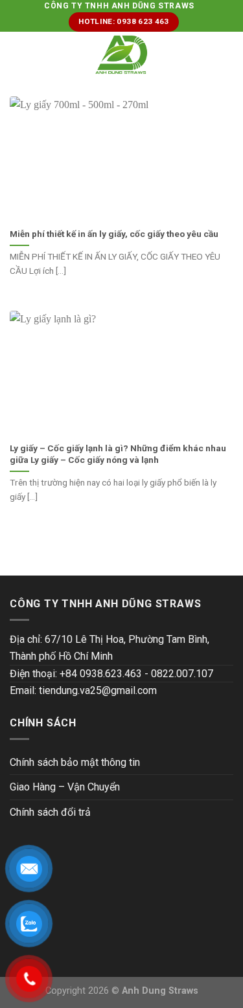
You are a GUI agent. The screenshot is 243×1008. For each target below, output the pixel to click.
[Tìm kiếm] (228, 54)
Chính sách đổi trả (50, 812)
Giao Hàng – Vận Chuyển (65, 787)
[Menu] (17, 55)
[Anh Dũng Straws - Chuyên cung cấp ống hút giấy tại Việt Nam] (121, 54)
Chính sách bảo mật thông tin (75, 762)
